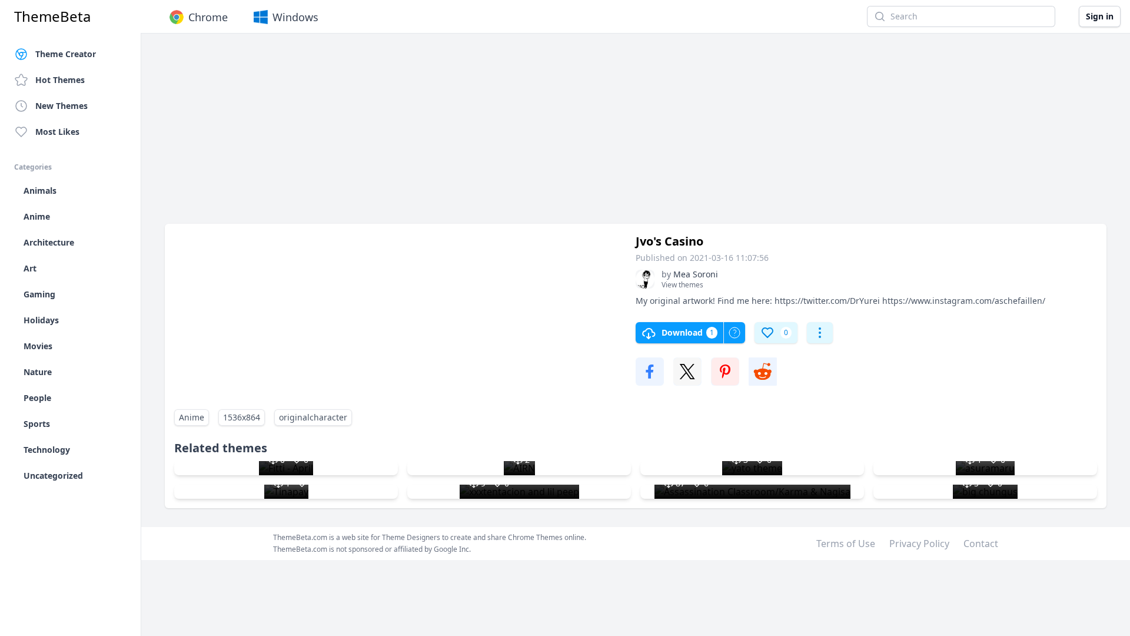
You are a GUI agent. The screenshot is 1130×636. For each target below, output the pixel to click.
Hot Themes (60, 79)
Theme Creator (65, 53)
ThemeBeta (52, 16)
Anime (191, 417)
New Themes (61, 105)
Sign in (1100, 16)
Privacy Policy (919, 543)
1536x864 (241, 417)
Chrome (208, 17)
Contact (980, 543)
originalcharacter (313, 417)
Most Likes (57, 131)
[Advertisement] (518, 134)
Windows (295, 17)
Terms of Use (845, 543)
